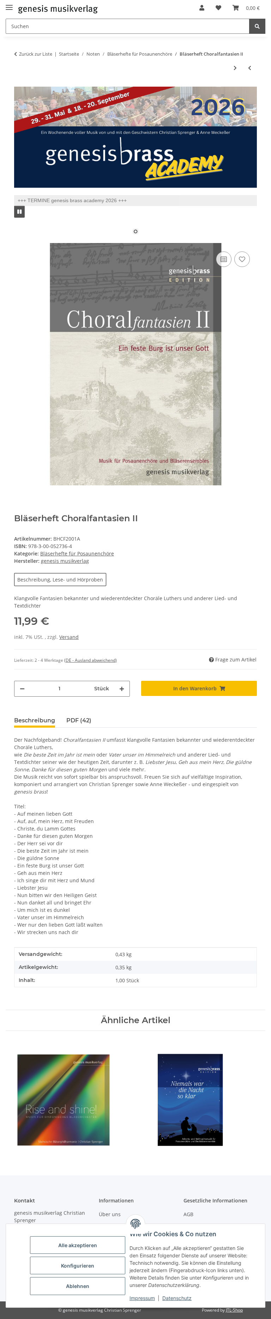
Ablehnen (77, 1286)
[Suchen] (257, 26)
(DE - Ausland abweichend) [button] (90, 660)
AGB (188, 1214)
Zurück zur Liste (35, 54)
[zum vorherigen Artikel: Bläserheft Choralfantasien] (249, 67)
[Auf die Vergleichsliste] (223, 259)
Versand (69, 637)
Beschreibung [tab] (34, 720)
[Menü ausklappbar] (9, 4)
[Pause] (19, 211)
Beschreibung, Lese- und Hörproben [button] (60, 579)
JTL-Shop (234, 1310)
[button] (202, 8)
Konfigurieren (77, 1266)
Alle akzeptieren (77, 1245)
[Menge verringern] (22, 688)
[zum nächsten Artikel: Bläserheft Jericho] (235, 67)
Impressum (142, 1298)
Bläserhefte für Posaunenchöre (77, 553)
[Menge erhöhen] (122, 688)
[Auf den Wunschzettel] (242, 259)
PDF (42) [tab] (78, 720)
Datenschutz (177, 1298)
